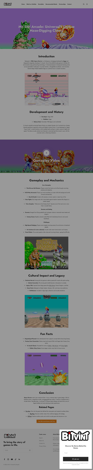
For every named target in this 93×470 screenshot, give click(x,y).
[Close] (89, 432)
